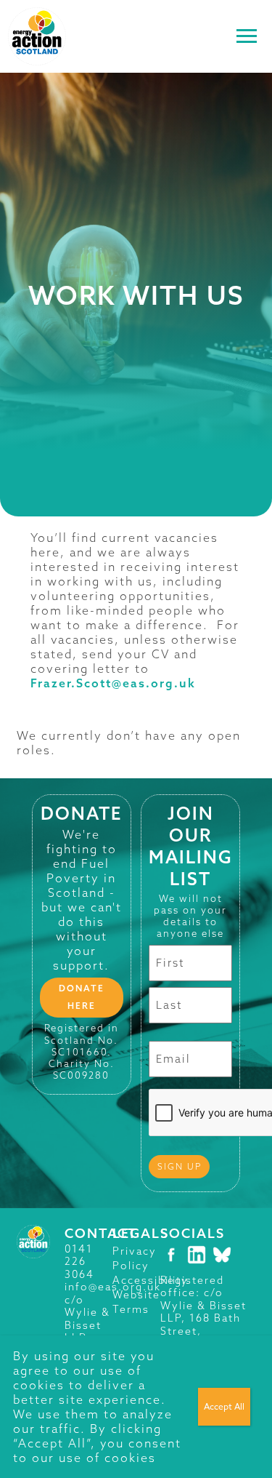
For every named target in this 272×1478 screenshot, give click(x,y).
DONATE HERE (81, 997)
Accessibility (150, 1280)
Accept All (224, 1406)
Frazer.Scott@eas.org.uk (113, 683)
